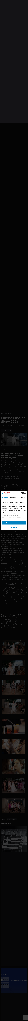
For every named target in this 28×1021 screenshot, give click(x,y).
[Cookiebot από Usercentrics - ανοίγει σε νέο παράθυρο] (20, 493)
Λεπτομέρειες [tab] (14, 497)
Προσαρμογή (13, 527)
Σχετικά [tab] (23, 497)
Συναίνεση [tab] (5, 497)
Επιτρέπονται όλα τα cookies (14, 522)
